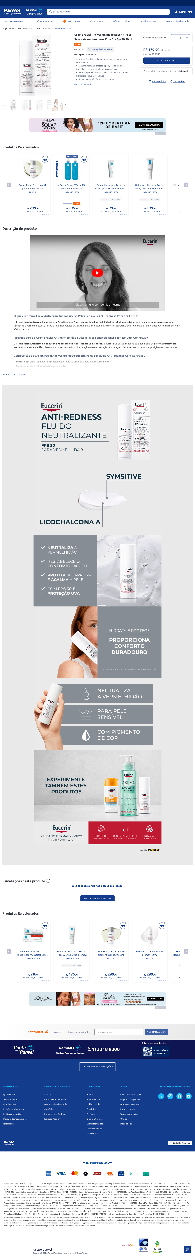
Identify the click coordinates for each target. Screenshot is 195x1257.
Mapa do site (126, 1123)
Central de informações (130, 1094)
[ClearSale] (127, 1245)
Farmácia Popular (52, 1118)
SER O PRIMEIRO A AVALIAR (97, 898)
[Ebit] (143, 1245)
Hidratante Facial (63, 28)
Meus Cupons (73, 21)
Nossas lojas (8, 1123)
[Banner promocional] (97, 3)
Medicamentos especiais (55, 1099)
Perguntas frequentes (130, 1099)
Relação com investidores (14, 1109)
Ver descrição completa (14, 374)
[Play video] (97, 273)
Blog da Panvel (9, 1104)
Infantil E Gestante (95, 1118)
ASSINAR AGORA (156, 1032)
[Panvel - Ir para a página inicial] (12, 12)
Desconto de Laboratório (177, 21)
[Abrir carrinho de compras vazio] (190, 11)
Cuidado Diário (93, 1104)
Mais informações (83, 84)
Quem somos (9, 1094)
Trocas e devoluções (129, 1114)
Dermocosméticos (25, 28)
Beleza (90, 1094)
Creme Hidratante (44, 28)
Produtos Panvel (94, 1128)
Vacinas (47, 1094)
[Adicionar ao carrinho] (45, 159)
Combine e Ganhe (148, 21)
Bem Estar (91, 1109)
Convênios (49, 1109)
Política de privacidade (13, 1114)
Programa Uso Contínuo (55, 1114)
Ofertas (123, 1118)
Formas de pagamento (130, 1104)
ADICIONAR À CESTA (166, 60)
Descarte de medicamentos (15, 1118)
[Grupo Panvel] (42, 1249)
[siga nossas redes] (161, 1096)
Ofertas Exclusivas (121, 21)
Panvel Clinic (92, 1133)
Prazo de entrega (128, 1109)
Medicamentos (93, 1099)
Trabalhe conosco (11, 1099)
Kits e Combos (96, 21)
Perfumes (91, 1114)
